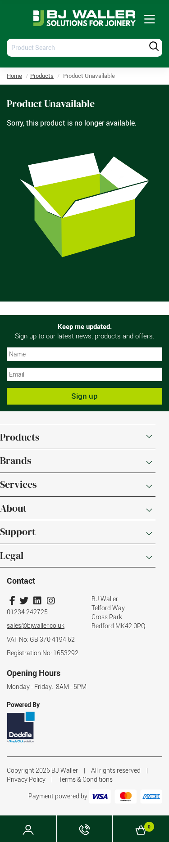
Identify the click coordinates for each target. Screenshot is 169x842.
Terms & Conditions (86, 779)
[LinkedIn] (37, 600)
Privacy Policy (26, 779)
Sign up (84, 396)
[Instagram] (50, 600)
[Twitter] (23, 600)
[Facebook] (12, 600)
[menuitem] (149, 19)
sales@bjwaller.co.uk (35, 625)
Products (42, 76)
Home (14, 76)
